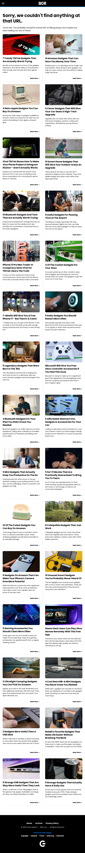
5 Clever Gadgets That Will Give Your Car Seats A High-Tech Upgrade (63, 111)
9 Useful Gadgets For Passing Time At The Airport (61, 216)
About (29, 823)
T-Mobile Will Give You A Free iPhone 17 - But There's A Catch (20, 317)
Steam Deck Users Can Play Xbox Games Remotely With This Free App (63, 631)
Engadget (24, 836)
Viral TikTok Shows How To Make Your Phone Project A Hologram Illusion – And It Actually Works (21, 164)
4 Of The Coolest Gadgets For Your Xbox (61, 266)
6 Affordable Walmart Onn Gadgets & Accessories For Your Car (63, 421)
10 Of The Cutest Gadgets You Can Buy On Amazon (19, 527)
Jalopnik (34, 836)
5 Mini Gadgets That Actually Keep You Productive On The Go (20, 474)
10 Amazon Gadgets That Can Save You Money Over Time (61, 60)
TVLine (41, 836)
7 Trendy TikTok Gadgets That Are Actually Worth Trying (19, 60)
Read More (34, 78)
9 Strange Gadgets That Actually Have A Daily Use (63, 784)
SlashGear (60, 836)
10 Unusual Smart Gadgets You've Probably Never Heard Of (63, 577)
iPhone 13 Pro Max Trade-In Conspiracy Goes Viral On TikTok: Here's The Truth (18, 267)
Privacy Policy (52, 823)
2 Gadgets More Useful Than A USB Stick (19, 733)
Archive (38, 823)
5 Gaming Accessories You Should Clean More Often (18, 630)
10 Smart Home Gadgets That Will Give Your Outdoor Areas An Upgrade (63, 164)
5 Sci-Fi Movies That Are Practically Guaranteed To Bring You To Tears (63, 475)
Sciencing (50, 836)
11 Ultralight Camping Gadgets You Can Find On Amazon (20, 683)
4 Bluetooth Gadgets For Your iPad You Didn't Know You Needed (19, 421)
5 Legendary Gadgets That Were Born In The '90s (21, 367)
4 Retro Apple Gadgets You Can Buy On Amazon (20, 110)
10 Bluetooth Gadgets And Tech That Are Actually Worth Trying (20, 216)
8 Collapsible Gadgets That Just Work (63, 527)
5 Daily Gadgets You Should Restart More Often (60, 317)
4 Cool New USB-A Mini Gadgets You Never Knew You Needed (63, 683)
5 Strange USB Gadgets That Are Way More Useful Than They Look (21, 784)
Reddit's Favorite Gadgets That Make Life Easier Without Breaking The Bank (62, 734)
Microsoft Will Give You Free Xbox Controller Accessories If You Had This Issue (62, 368)
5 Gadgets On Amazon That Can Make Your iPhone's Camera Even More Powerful (21, 578)
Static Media (32, 827)
